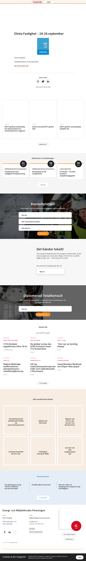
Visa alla (43, 185)
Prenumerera (69, 539)
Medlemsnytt (25, 8)
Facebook (5, 532)
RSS (15, 532)
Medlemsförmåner (56, 8)
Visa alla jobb (43, 497)
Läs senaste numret (69, 534)
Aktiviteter (34, 8)
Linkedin (10, 532)
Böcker (48, 8)
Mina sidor (69, 8)
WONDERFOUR (13, 542)
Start (19, 8)
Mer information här (21, 66)
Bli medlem (32, 528)
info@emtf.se (33, 521)
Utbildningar (41, 8)
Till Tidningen (43, 383)
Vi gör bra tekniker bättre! (36, 531)
